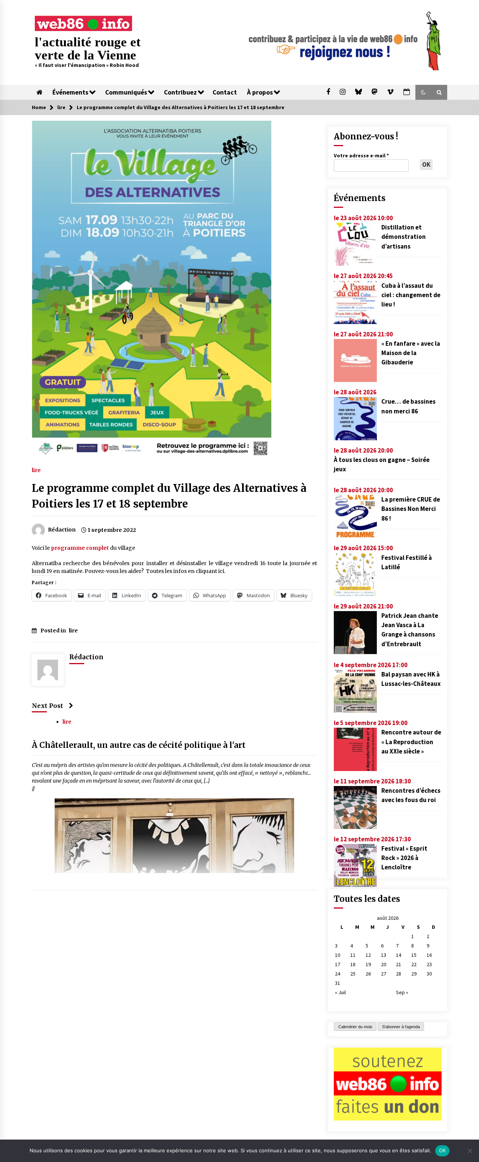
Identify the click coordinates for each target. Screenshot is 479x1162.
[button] (423, 92)
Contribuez (180, 92)
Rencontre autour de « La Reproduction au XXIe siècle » (411, 741)
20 (383, 964)
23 (429, 964)
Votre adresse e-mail (361, 155)
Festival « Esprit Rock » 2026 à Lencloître (404, 857)
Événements (70, 92)
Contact (225, 92)
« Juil (340, 992)
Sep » (402, 992)
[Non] (469, 1151)
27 (383, 973)
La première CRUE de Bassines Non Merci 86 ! (410, 508)
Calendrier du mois (355, 1026)
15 (414, 955)
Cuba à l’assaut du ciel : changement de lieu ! (410, 294)
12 (368, 955)
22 (414, 964)
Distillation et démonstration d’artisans (403, 236)
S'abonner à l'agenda (401, 1026)
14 (398, 955)
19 (368, 964)
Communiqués (126, 92)
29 (414, 973)
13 (383, 955)
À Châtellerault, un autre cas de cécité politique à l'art (138, 745)
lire (36, 470)
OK (442, 1150)
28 (398, 973)
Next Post (47, 705)
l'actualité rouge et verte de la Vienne (88, 48)
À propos (260, 92)
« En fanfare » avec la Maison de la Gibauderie (410, 352)
